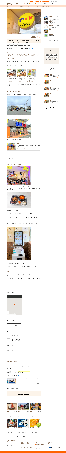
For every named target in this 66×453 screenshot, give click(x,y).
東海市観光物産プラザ (52, 22)
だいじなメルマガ (29, 447)
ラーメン (23, 416)
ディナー (21, 416)
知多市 (57, 90)
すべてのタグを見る (51, 61)
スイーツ (11, 416)
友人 (47, 59)
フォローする (27, 394)
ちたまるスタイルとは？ (39, 445)
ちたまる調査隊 (30, 48)
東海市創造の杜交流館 (52, 26)
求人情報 (28, 443)
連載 (25, 432)
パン (24, 416)
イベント (52, 54)
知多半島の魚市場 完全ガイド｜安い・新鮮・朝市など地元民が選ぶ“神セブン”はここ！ (23, 430)
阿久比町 (57, 96)
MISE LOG (22, 443)
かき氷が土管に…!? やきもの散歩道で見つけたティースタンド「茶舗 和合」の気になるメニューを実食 (35, 414)
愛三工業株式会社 (51, 35)
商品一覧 (37, 442)
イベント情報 (23, 447)
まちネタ (24, 432)
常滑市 (57, 77)
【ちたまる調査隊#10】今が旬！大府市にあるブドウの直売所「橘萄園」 (21, 79)
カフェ (9, 416)
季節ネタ (35, 416)
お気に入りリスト (44, 1)
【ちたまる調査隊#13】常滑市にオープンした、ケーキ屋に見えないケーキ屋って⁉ (31, 79)
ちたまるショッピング (36, 432)
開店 (10, 432)
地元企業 (31, 432)
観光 (22, 432)
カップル (13, 432)
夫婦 (11, 432)
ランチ (7, 416)
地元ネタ (16, 6)
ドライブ (21, 432)
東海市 (57, 83)
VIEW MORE (52, 43)
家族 (52, 57)
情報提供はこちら (50, 442)
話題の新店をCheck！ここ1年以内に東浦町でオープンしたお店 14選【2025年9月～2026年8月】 (23, 414)
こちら (15, 292)
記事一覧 (23, 436)
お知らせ (28, 442)
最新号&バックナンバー (39, 448)
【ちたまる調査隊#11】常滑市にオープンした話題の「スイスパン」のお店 (11, 79)
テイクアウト (55, 59)
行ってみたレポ (37, 416)
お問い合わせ (49, 443)
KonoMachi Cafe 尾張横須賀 (53, 31)
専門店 (12, 416)
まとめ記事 (48, 57)
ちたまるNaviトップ (9, 6)
